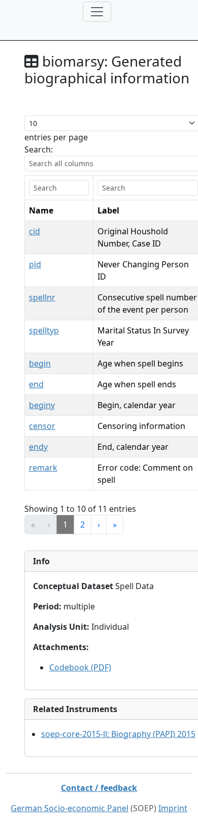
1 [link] (65, 524)
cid (34, 231)
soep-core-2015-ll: (118, 734)
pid (35, 264)
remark (43, 467)
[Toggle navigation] (97, 12)
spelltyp (44, 330)
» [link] (115, 524)
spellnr (42, 297)
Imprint (172, 808)
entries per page (56, 137)
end (36, 384)
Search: (38, 149)
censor (42, 426)
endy (38, 446)
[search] (59, 188)
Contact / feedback (99, 787)
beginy (42, 405)
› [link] (98, 524)
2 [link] (82, 524)
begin (40, 363)
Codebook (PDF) (80, 667)
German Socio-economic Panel (69, 808)
